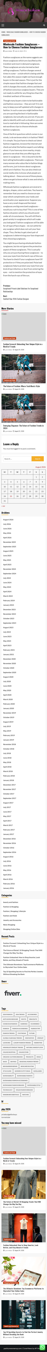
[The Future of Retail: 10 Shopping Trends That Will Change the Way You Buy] (23, 1184)
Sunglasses (37, 1071)
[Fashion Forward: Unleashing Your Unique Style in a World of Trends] (23, 326)
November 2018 (9, 744)
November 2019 (9, 713)
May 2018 (7, 762)
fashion (6, 1028)
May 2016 (7, 870)
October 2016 (8, 848)
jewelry (40, 1038)
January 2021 (8, 654)
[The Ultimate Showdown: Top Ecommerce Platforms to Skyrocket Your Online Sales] (23, 1271)
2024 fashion (7, 1014)
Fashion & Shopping (10, 907)
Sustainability (8, 1076)
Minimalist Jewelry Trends (13, 1047)
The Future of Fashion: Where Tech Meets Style (21, 386)
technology (7, 1090)
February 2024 (9, 600)
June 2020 (7, 686)
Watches (25, 1094)
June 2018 (7, 758)
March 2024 (8, 596)
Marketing (38, 1043)
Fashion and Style (9, 41)
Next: (16, 297)
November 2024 (9, 569)
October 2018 (8, 749)
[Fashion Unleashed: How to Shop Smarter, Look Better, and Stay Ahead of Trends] (23, 1227)
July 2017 (7, 807)
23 (42, 491)
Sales (5, 1061)
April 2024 (7, 591)
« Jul (3, 506)
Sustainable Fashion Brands (13, 1085)
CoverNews (27, 1348)
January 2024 (8, 605)
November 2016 (9, 843)
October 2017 (8, 794)
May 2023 (7, 641)
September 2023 (9, 623)
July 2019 (7, 726)
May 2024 (7, 587)
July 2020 (7, 681)
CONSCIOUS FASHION (10, 1024)
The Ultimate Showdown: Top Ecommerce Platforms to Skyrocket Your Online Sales (23, 965)
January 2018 (8, 780)
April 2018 (7, 767)
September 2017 (9, 798)
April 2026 (7, 538)
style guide (7, 1071)
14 (30, 487)
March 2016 (8, 879)
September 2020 (9, 672)
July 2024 (7, 578)
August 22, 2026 (19, 431)
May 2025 (7, 560)
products (29, 1057)
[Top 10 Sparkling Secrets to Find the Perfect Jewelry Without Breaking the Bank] (23, 1314)
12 (17, 487)
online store (24, 1052)
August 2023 (8, 627)
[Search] (44, 25)
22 (36, 491)
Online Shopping (9, 1052)
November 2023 (9, 614)
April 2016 (7, 875)
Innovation (29, 1038)
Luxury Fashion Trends (22, 1043)
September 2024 (9, 574)
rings (39, 1057)
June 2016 (7, 866)
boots (23, 1019)
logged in (16, 449)
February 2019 (9, 735)
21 (30, 491)
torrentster (5, 1117)
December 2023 (9, 609)
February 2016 (9, 884)
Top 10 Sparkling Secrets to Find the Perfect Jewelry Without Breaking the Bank (23, 973)
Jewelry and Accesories (12, 920)
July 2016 (7, 861)
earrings (24, 1024)
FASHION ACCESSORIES (20, 1028)
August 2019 (8, 722)
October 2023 (8, 618)
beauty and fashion (10, 902)
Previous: (20, 288)
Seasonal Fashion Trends (29, 1061)
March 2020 (8, 699)
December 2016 (9, 839)
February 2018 (9, 776)
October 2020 (8, 668)
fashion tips (35, 1028)
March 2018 (8, 771)
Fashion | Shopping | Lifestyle (14, 911)
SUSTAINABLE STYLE (33, 1085)
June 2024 (7, 582)
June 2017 (7, 812)
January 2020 (8, 708)
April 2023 (7, 645)
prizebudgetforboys (9, 1114)
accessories (32, 1014)
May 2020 (7, 690)
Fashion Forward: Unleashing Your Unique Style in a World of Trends (22, 345)
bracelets (33, 1019)
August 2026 (8, 520)
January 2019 (8, 740)
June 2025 (7, 556)
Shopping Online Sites (11, 929)
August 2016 (8, 857)
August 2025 (8, 551)
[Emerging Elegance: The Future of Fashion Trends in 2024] (23, 408)
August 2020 (8, 677)
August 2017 (8, 803)
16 (42, 487)
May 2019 (7, 731)
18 (11, 491)
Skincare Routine (27, 1066)
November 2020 (9, 663)
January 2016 (8, 888)
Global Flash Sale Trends (12, 1038)
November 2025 (9, 542)
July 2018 (7, 753)
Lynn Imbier (8, 51)
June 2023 (7, 636)
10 (5, 487)
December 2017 (9, 785)
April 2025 (7, 565)
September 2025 (9, 547)
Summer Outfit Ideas (22, 1071)
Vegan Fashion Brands (24, 1090)
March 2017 (8, 825)
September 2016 (9, 852)
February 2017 (9, 830)
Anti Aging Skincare (10, 1019)
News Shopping (9, 925)
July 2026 (7, 524)
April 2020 (7, 695)
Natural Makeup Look (34, 1047)
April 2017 (7, 821)
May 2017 (7, 816)
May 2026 (7, 533)
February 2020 (9, 704)
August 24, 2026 (19, 350)
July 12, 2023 (19, 51)
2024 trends (20, 1014)
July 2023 (7, 632)
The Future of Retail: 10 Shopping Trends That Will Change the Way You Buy (22, 951)
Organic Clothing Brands (13, 1057)
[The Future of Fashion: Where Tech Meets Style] (23, 368)
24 (5, 496)
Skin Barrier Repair (10, 1066)
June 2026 (7, 529)
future (32, 1033)
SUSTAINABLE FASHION (24, 1076)
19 (17, 491)
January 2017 (8, 834)
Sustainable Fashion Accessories (15, 1080)
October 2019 (8, 717)
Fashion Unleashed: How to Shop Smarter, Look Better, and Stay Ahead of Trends (21, 958)
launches (6, 1043)
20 (24, 491)
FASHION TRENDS (8, 1033)
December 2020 (9, 659)
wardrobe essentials (11, 1094)
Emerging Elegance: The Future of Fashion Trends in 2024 (23, 426)
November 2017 (9, 789)
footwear (22, 1033)
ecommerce (35, 1024)
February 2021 (9, 650)
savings (13, 1061)
